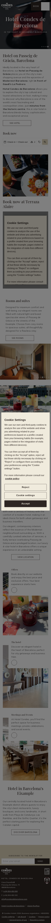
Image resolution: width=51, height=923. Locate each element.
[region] (25, 461)
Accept (25, 503)
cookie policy (12, 478)
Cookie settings (25, 495)
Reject (25, 487)
